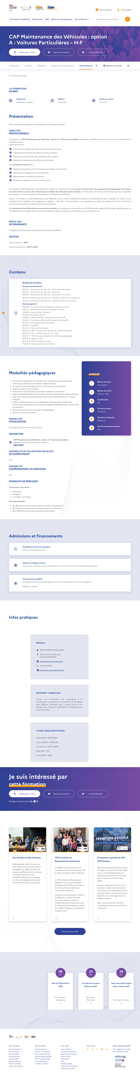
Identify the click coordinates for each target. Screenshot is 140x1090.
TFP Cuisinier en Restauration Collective (67, 859)
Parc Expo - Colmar (121, 1000)
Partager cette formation (19, 801)
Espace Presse (66, 1056)
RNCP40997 (18, 445)
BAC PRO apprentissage (43, 1056)
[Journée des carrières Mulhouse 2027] (91, 1003)
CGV (62, 1061)
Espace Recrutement (16, 1066)
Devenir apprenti (41, 1049)
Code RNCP (41, 738)
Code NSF (40, 751)
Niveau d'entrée (104, 382)
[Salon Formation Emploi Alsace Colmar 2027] (121, 1003)
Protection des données (69, 1066)
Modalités (42, 65)
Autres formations (41, 1061)
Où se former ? (82, 19)
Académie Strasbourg (68, 1051)
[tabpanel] (60, 986)
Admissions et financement (62, 65)
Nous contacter (105, 10)
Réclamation (65, 1059)
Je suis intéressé (95, 52)
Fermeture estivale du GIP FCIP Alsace (111, 859)
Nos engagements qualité (121, 1049)
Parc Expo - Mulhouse (90, 998)
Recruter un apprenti (42, 1051)
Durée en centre (106, 99)
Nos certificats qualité (120, 1051)
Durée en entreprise (105, 417)
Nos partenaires (14, 1056)
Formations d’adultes (20, 19)
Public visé (20, 99)
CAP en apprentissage (42, 1054)
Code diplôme (42, 742)
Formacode (41, 746)
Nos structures (14, 1051)
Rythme (61, 99)
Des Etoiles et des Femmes (26, 857)
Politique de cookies (68, 1068)
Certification (102, 399)
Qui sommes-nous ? (15, 1049)
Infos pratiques (85, 65)
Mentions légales (66, 1064)
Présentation (14, 65)
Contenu (28, 65)
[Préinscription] (128, 65)
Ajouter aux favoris (61, 52)
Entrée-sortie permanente (108, 426)
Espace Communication (69, 1054)
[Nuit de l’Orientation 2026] (60, 1003)
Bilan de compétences (61, 19)
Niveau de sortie (104, 390)
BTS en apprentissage (42, 1059)
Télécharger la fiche (27, 52)
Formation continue (41, 1064)
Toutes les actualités (69, 931)
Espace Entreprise (15, 1061)
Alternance (37, 19)
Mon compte (126, 10)
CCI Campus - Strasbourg (60, 998)
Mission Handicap (15, 1064)
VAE (47, 19)
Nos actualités (14, 1059)
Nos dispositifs (14, 1054)
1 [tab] (92, 1015)
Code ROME (41, 755)
